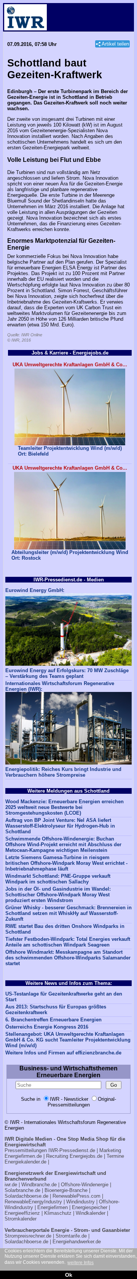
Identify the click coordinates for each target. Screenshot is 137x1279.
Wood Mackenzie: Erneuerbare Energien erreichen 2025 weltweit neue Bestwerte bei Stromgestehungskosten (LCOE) (64, 807)
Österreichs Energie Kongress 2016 (46, 1027)
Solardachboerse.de (26, 1196)
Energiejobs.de (86, 1156)
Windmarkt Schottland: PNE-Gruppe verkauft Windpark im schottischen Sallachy (57, 879)
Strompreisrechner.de (28, 1236)
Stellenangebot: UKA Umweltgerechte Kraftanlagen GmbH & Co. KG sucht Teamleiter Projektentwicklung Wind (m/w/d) (68, 1039)
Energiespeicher (89, 1207)
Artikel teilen (115, 44)
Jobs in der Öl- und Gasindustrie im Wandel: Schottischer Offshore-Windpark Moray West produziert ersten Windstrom (58, 894)
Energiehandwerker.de (77, 1241)
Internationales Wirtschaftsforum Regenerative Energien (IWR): (59, 686)
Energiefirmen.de (23, 1156)
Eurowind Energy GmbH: (34, 590)
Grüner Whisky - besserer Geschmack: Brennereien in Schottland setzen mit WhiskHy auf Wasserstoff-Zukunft (68, 913)
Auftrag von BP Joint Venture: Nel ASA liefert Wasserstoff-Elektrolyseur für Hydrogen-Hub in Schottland (60, 825)
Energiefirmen (52, 1207)
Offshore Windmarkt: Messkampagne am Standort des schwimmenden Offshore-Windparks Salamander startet (68, 957)
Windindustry (80, 1202)
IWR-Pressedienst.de (71, 1150)
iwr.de (11, 1184)
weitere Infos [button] (80, 1262)
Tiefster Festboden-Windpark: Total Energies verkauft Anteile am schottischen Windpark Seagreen (67, 942)
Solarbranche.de (22, 1190)
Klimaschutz (58, 1213)
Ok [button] (68, 1275)
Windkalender (90, 1213)
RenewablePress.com (76, 1196)
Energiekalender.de (25, 1162)
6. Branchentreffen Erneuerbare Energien (53, 1020)
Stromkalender (21, 1219)
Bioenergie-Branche (66, 1190)
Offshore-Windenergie (84, 1184)
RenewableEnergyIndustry (33, 1202)
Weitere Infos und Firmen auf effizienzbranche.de (63, 1053)
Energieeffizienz (22, 1213)
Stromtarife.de (71, 1236)
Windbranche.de (39, 1184)
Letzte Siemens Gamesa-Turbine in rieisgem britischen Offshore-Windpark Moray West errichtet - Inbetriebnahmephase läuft (66, 863)
